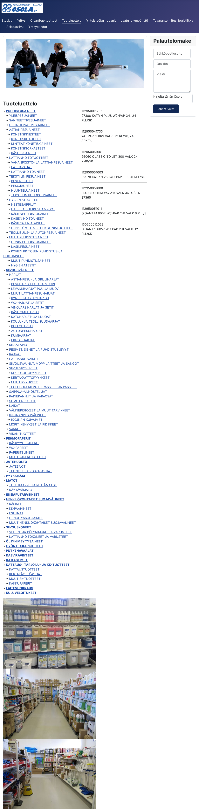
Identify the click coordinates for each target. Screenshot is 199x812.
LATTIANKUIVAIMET (24, 359)
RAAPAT (15, 354)
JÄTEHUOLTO (16, 462)
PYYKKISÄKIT (16, 476)
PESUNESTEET (22, 181)
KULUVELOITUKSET (21, 593)
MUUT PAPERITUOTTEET (27, 457)
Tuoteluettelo (71, 20)
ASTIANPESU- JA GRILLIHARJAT (35, 279)
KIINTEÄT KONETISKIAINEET (31, 144)
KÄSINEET (16, 504)
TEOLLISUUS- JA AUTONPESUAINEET (37, 232)
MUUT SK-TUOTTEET (24, 579)
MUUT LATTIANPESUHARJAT (33, 293)
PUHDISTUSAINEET (21, 111)
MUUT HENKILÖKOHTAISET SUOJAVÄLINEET (42, 523)
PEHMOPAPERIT (18, 438)
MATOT (11, 480)
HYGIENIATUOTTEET (24, 200)
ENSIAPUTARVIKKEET (22, 494)
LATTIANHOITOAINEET (28, 172)
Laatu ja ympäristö (134, 20)
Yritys (21, 20)
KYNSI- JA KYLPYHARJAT (30, 298)
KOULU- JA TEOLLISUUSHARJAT (35, 321)
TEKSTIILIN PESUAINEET (27, 176)
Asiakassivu (15, 27)
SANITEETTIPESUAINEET (27, 120)
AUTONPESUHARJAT (26, 331)
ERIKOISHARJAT (23, 340)
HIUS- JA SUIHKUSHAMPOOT (33, 209)
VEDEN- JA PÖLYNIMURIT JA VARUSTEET (40, 532)
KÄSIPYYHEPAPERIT (24, 443)
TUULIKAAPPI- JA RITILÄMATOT (33, 485)
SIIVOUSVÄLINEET (20, 270)
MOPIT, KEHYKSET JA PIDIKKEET (33, 424)
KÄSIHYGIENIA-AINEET (28, 223)
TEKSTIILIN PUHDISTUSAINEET (34, 195)
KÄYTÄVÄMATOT (21, 490)
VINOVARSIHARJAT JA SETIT (32, 307)
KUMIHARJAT (21, 335)
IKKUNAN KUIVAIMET (26, 420)
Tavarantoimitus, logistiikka (173, 20)
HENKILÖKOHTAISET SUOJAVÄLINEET (35, 499)
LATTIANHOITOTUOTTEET (28, 158)
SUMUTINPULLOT (22, 401)
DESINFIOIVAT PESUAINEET (29, 125)
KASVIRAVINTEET (19, 555)
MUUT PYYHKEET (24, 382)
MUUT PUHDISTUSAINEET (28, 237)
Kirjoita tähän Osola (168, 96)
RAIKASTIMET (17, 560)
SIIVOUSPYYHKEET (23, 368)
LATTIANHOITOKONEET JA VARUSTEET (38, 537)
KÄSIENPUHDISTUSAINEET (31, 214)
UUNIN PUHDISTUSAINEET (31, 242)
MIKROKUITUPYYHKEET (28, 373)
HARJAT (15, 275)
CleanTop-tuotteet (43, 20)
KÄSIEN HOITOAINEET (27, 218)
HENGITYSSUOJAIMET (26, 518)
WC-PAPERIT (18, 448)
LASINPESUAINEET (25, 247)
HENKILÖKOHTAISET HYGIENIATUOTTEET (42, 228)
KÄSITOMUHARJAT (25, 312)
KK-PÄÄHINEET (20, 508)
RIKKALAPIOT (19, 345)
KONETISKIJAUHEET (26, 139)
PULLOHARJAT (22, 326)
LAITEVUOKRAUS (19, 588)
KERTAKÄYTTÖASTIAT (25, 574)
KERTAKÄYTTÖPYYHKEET (30, 377)
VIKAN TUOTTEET (22, 434)
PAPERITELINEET (21, 452)
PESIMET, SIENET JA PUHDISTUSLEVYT (39, 349)
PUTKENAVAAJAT (20, 551)
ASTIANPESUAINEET (24, 130)
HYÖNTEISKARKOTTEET (24, 546)
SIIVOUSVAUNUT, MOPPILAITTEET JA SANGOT (44, 363)
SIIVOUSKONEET (18, 527)
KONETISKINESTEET (26, 134)
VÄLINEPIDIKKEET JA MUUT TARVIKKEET (39, 410)
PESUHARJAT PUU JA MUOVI (33, 284)
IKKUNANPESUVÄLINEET (27, 415)
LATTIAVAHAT (21, 167)
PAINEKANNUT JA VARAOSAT (31, 396)
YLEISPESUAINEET (23, 116)
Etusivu (7, 20)
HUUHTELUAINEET (25, 190)
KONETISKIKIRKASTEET (28, 148)
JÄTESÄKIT (17, 466)
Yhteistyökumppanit (101, 20)
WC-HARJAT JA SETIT (27, 303)
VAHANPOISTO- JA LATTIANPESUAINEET (42, 162)
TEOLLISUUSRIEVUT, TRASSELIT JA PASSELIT (43, 387)
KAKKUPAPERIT (20, 583)
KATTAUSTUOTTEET (24, 569)
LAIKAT (14, 406)
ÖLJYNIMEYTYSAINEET (24, 541)
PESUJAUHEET (22, 186)
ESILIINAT (16, 513)
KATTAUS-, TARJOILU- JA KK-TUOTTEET (38, 565)
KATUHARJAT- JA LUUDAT (31, 317)
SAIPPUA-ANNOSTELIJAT (28, 392)
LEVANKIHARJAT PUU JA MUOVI (35, 289)
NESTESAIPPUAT (23, 204)
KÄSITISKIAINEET (23, 153)
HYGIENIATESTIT (23, 265)
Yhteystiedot (37, 27)
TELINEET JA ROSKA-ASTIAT (30, 471)
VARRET (15, 429)
